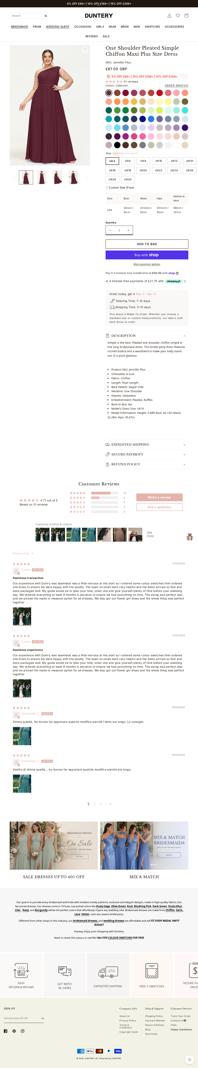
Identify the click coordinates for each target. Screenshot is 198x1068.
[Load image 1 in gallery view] (26, 177)
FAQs (174, 1025)
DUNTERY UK (91, 1058)
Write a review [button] (159, 497)
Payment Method (155, 1020)
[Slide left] (14, 177)
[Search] (46, 16)
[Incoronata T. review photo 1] (22, 736)
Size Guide (151, 1033)
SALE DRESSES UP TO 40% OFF (54, 877)
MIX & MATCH (144, 877)
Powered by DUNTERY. (111, 1058)
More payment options (147, 264)
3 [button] (101, 803)
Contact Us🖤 (178, 1020)
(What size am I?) (125, 153)
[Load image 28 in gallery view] (57, 177)
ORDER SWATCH (176, 85)
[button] (98, 5)
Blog (147, 1029)
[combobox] (29, 15)
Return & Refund (154, 1025)
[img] (21, 564)
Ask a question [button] (159, 507)
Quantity (111, 222)
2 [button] (95, 803)
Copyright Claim (128, 1031)
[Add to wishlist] (85, 50)
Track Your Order (180, 1016)
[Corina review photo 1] (22, 616)
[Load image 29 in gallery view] (73, 177)
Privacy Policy (127, 1020)
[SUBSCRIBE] (42, 1018)
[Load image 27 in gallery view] (42, 177)
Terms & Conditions (125, 1026)
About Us (124, 1016)
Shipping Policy (154, 1016)
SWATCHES (152, 26)
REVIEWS (91, 36)
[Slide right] (86, 177)
